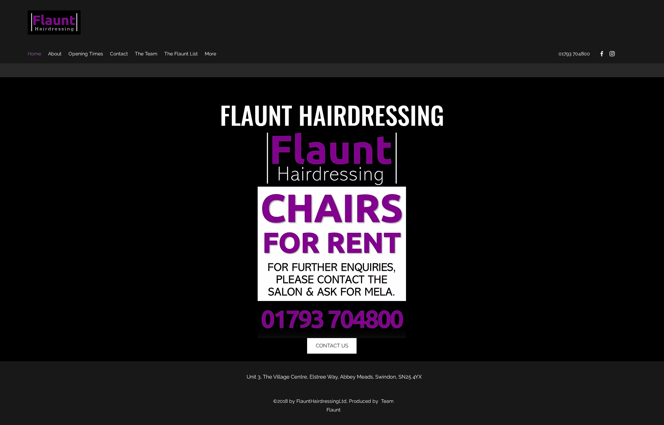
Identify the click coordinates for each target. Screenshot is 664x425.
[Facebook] (601, 53)
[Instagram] (612, 53)
